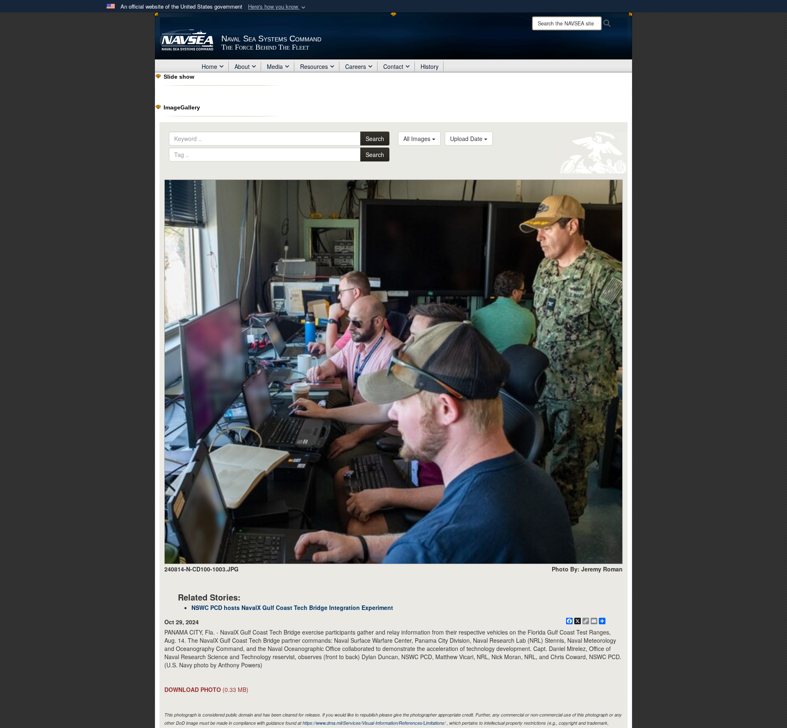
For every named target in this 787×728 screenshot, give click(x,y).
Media (275, 66)
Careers (355, 66)
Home (209, 66)
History (430, 66)
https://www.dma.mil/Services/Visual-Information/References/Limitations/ (374, 723)
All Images (417, 138)
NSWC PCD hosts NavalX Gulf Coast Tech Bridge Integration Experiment (292, 607)
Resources (314, 66)
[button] (277, 6)
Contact (393, 66)
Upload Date (467, 138)
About (242, 66)
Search (375, 138)
